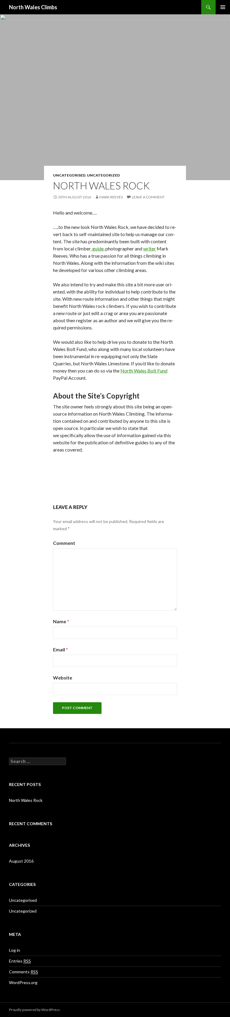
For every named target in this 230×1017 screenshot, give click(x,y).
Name (61, 621)
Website (62, 677)
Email (60, 649)
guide (98, 248)
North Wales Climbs (33, 7)
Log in (14, 950)
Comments (23, 971)
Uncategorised (69, 175)
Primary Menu (223, 7)
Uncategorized (103, 175)
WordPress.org (23, 982)
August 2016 (21, 861)
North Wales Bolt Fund (143, 370)
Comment (64, 543)
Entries (20, 960)
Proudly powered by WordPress (34, 1009)
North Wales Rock (26, 800)
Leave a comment (148, 197)
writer (149, 248)
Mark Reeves (111, 197)
